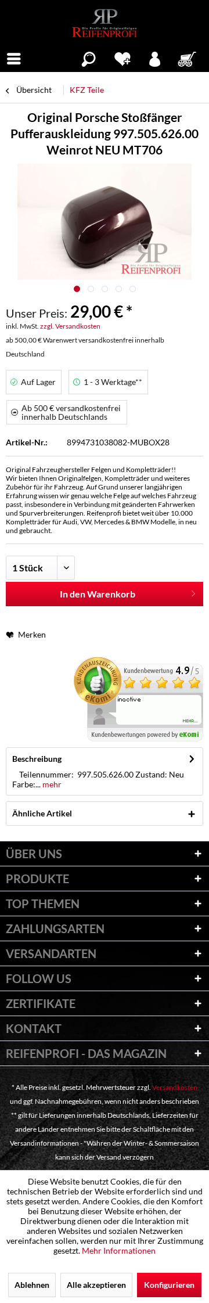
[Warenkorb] (188, 57)
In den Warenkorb (97, 593)
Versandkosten (174, 1087)
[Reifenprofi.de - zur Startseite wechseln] (104, 23)
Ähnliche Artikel (42, 813)
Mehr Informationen (119, 1250)
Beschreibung (37, 759)
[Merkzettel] (122, 57)
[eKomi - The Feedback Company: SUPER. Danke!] (138, 699)
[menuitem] (14, 57)
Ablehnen (32, 1285)
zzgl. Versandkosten (70, 326)
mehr (51, 784)
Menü (14, 57)
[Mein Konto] (155, 57)
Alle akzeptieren (96, 1285)
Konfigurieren (169, 1285)
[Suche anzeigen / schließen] (88, 57)
